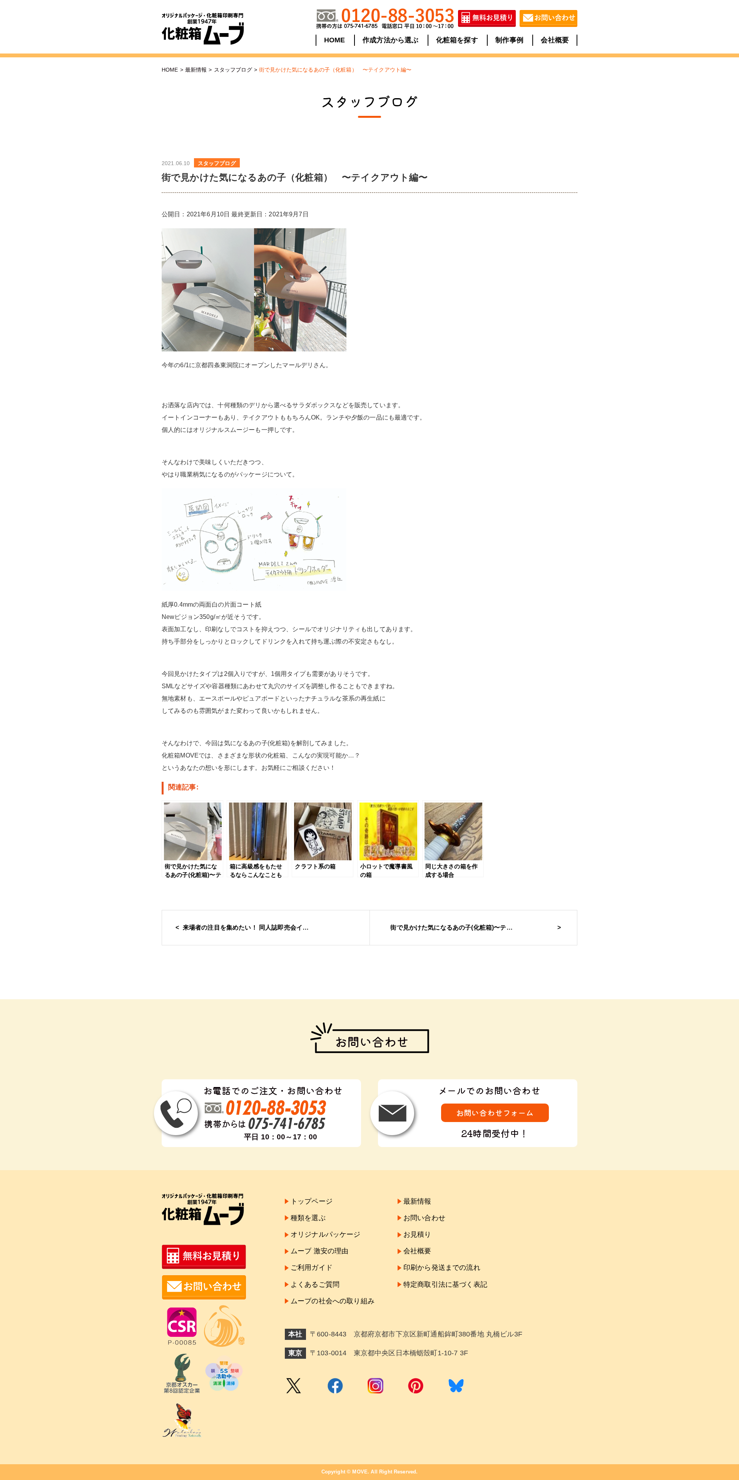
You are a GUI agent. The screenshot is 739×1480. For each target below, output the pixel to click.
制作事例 (509, 40)
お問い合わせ (424, 1218)
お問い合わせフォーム (495, 1112)
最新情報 (196, 70)
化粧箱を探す (457, 40)
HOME (334, 40)
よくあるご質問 (315, 1284)
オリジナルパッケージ (326, 1234)
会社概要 (555, 40)
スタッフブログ (233, 70)
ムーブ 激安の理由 (319, 1251)
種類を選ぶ (308, 1218)
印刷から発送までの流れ (441, 1267)
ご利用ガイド (312, 1267)
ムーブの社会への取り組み (333, 1301)
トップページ (312, 1201)
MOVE (360, 1472)
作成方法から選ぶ (390, 40)
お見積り (417, 1234)
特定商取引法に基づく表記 (445, 1284)
